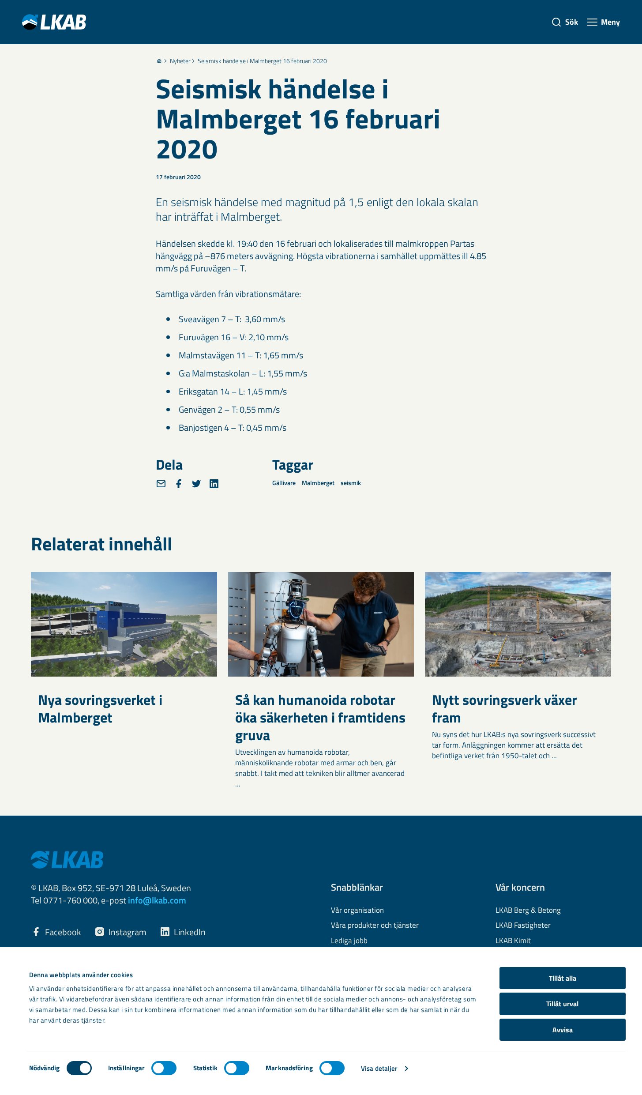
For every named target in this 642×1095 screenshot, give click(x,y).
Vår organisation (357, 910)
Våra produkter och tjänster (375, 925)
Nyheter (180, 60)
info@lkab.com (157, 900)
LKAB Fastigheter (523, 925)
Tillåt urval (562, 1003)
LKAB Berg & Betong (528, 910)
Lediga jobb (349, 941)
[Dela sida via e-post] (161, 483)
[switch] (163, 1068)
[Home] (159, 60)
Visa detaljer (379, 1068)
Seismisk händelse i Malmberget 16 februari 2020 (262, 60)
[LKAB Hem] (54, 22)
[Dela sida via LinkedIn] (214, 483)
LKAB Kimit (513, 941)
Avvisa (562, 1029)
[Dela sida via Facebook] (178, 483)
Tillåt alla (562, 978)
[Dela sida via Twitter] (196, 483)
